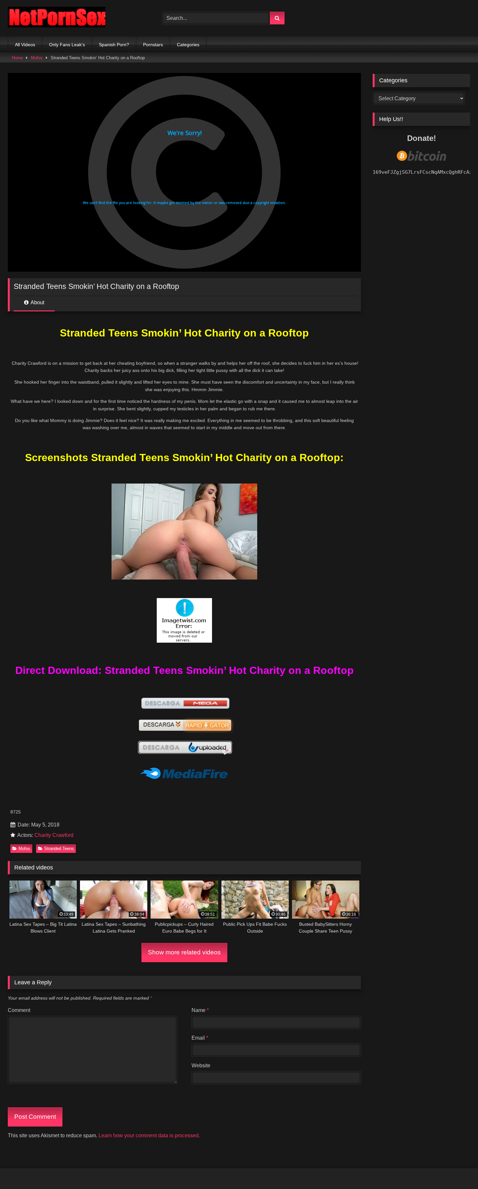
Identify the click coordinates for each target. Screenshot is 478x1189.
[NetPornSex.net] (56, 18)
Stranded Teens (59, 848)
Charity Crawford (53, 835)
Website (201, 1065)
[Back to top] (458, 1169)
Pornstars (153, 44)
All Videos (25, 44)
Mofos (37, 57)
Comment (19, 1010)
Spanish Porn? (114, 44)
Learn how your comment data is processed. (149, 1135)
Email (200, 1038)
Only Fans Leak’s (67, 44)
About (37, 302)
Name (200, 1010)
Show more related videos (184, 952)
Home (17, 57)
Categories (188, 44)
